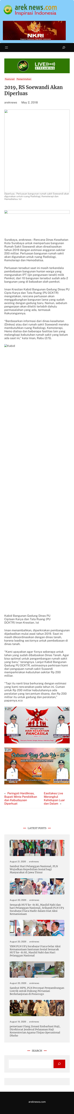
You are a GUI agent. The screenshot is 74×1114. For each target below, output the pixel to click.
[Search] (59, 1064)
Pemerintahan (24, 79)
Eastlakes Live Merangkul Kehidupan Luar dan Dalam (54, 798)
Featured (9, 79)
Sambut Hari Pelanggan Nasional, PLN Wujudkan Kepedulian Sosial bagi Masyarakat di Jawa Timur (34, 869)
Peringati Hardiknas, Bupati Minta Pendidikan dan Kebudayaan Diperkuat (20, 798)
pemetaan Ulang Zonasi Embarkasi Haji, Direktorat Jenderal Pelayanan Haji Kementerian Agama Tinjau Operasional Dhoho (35, 1031)
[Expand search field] (64, 47)
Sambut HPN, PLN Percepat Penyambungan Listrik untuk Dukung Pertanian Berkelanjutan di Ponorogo (37, 991)
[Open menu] (6, 47)
